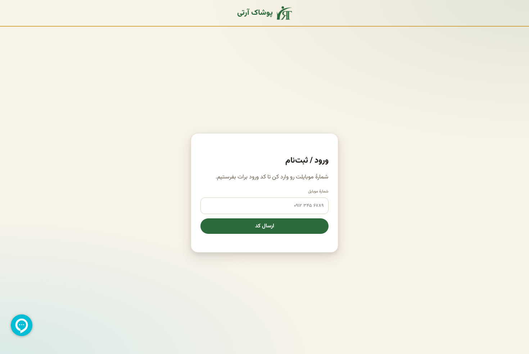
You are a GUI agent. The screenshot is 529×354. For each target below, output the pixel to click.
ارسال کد (264, 226)
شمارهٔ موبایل (318, 192)
